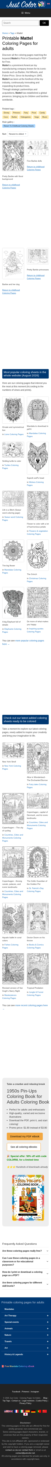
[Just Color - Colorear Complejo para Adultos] (28, 1411)
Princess (16, 113)
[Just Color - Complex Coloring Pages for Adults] (8, 1411)
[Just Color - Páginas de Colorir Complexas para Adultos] (39, 1411)
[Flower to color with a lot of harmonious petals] (38, 519)
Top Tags (6, 1401)
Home (5, 33)
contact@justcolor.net (25, 1453)
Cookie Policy (41, 1401)
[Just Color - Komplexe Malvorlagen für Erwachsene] (33, 1411)
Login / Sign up (43, 3)
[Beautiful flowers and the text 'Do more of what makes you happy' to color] (38, 617)
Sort (4, 134)
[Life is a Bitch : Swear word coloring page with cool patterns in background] (13, 505)
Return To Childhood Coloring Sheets (19, 126)
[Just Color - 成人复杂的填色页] (44, 1411)
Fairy (26, 113)
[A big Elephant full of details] (13, 617)
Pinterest (26, 1392)
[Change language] (48, 3)
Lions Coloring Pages (14, 434)
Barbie (14, 117)
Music (44, 117)
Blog (45, 1398)
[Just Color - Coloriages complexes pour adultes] (16, 1411)
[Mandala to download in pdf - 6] (38, 422)
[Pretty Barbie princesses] (38, 264)
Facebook (16, 1392)
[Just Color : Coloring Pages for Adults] (26, 4)
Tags (12, 33)
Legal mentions (28, 1401)
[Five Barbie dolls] (38, 155)
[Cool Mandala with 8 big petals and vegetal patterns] (13, 561)
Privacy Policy (25, 1403)
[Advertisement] (25, 219)
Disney (6, 113)
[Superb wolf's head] (38, 473)
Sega (36, 117)
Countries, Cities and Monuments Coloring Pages (12, 838)
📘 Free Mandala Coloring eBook (17, 1366)
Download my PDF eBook (24, 1136)
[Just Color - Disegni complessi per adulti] (22, 1411)
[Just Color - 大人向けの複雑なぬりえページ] (25, 1414)
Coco (6, 117)
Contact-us (16, 1401)
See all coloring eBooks (23, 1147)
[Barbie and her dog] (13, 278)
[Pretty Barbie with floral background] (13, 170)
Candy (42, 113)
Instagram (35, 1392)
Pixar (34, 113)
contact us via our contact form (19, 1450)
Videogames (26, 117)
